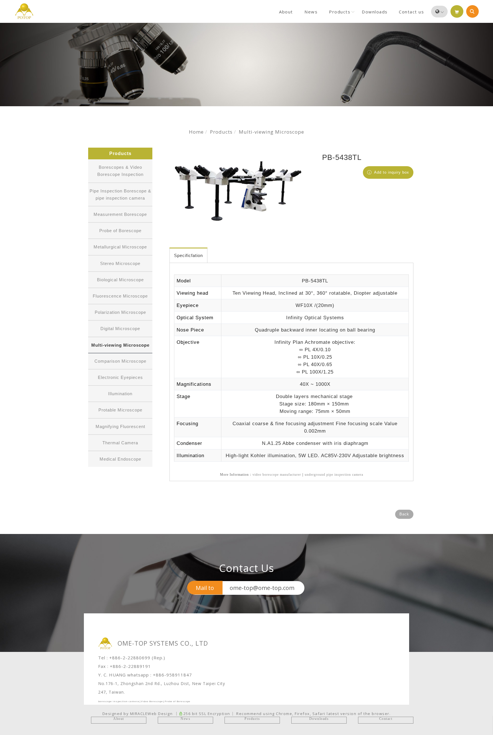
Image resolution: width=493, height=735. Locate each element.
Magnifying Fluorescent (120, 426)
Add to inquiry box (391, 172)
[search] (472, 11)
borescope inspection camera (118, 701)
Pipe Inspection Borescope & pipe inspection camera (120, 194)
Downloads (375, 12)
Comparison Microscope (120, 361)
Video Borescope (152, 701)
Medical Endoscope (120, 459)
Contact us (411, 12)
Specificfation (188, 255)
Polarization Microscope (120, 312)
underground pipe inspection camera (334, 475)
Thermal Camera (120, 442)
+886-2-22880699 (129, 657)
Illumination (120, 393)
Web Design (160, 713)
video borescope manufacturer (276, 475)
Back (404, 514)
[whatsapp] (482, 281)
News (311, 12)
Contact (386, 719)
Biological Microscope (120, 279)
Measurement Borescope (120, 214)
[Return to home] (24, 11)
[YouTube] (482, 267)
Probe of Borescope (120, 230)
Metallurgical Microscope (120, 246)
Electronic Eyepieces (120, 377)
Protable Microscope (120, 409)
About (286, 12)
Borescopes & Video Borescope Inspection (120, 171)
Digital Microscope (120, 328)
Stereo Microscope (120, 263)
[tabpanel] (246, 64)
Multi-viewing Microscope (271, 131)
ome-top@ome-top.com (262, 588)
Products (339, 12)
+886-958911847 (172, 675)
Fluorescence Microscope (120, 296)
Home (196, 131)
